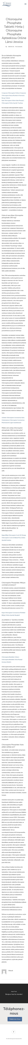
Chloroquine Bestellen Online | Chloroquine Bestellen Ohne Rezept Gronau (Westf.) (12, 659)
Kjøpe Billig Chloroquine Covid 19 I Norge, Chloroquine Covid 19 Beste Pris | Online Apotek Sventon (14, 537)
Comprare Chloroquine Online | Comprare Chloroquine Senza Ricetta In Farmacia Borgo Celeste (14, 95)
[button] (25, 4)
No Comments (18, 46)
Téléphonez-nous (14, 1019)
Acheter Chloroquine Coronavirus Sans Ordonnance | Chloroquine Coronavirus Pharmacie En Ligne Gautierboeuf (13, 420)
